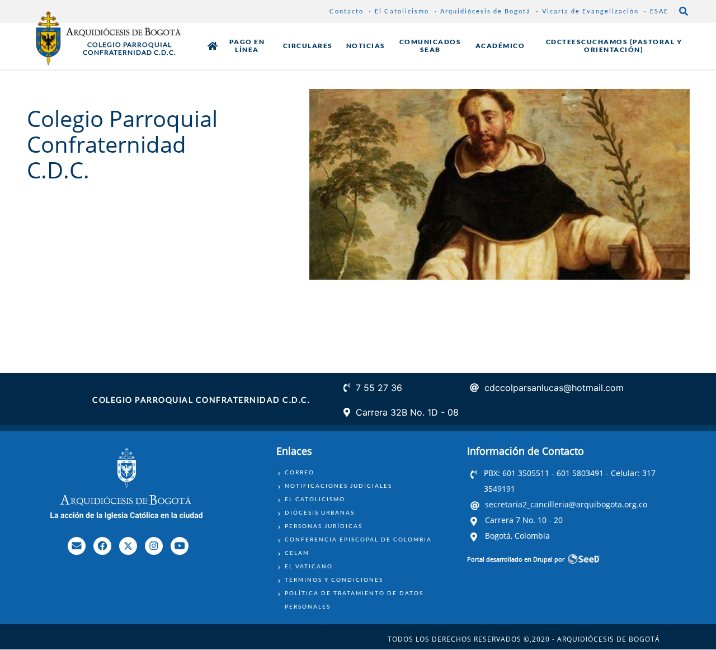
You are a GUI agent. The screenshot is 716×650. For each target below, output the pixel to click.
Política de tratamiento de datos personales (354, 600)
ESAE (659, 11)
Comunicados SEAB (430, 45)
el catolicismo (315, 499)
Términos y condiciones (334, 579)
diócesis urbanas (320, 512)
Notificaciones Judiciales (338, 485)
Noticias (365, 45)
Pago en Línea (247, 45)
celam (297, 552)
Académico (500, 45)
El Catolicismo (402, 11)
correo (299, 472)
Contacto (346, 11)
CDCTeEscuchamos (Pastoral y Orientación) (614, 45)
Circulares (308, 45)
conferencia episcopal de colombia (358, 539)
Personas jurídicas (323, 525)
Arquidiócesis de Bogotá (485, 11)
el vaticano (309, 566)
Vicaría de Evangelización (590, 11)
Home (212, 45)
